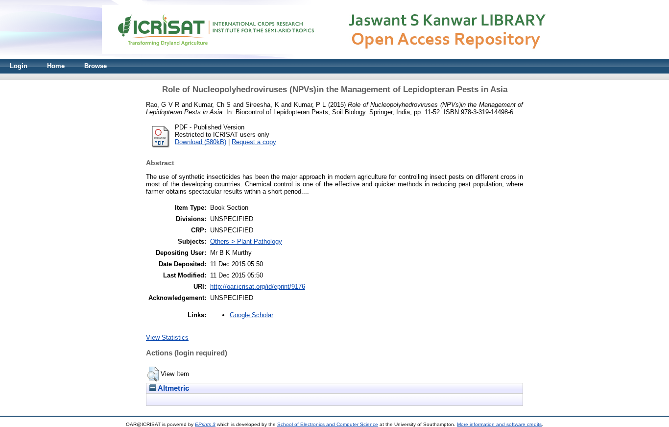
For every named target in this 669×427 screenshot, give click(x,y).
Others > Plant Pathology (246, 241)
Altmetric (172, 388)
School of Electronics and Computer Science (327, 424)
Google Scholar (251, 315)
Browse (95, 66)
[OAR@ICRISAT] (334, 56)
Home (56, 66)
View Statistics (167, 337)
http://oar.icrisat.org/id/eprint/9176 (257, 286)
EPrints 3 (205, 424)
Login (18, 66)
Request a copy (254, 142)
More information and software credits (499, 424)
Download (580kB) (200, 142)
